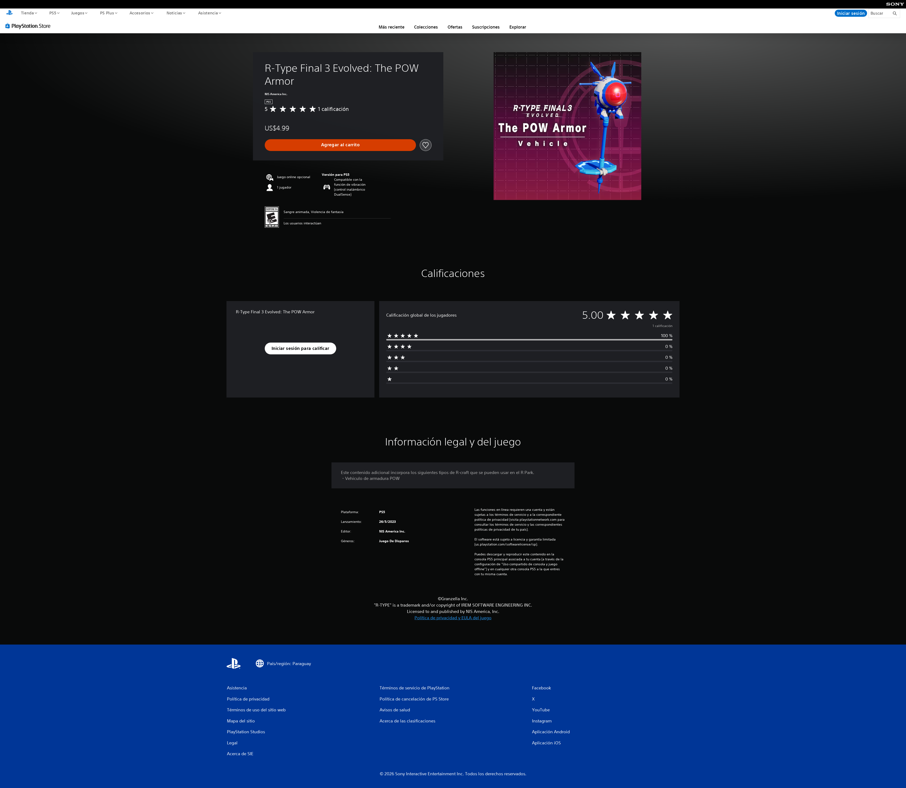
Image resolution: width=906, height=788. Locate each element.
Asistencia (208, 12)
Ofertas (455, 26)
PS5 (52, 12)
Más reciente (391, 26)
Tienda (27, 12)
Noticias (174, 12)
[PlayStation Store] (29, 25)
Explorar (517, 26)
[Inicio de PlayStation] (9, 13)
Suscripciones (486, 26)
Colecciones (426, 26)
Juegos (77, 12)
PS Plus (107, 12)
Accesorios (140, 12)
